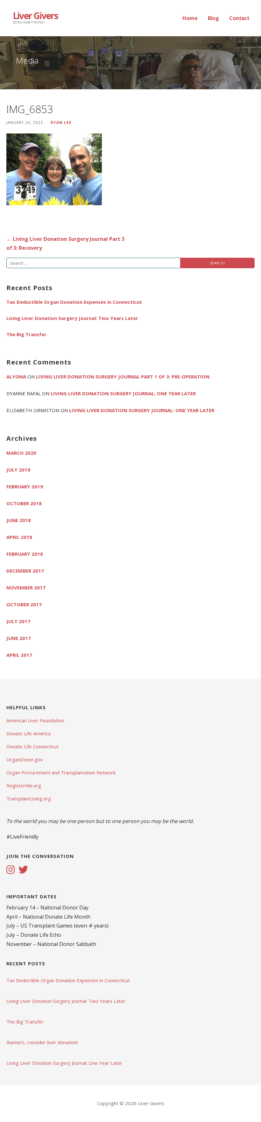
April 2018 (19, 537)
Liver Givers (35, 16)
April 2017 (19, 655)
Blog (213, 18)
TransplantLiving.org (28, 798)
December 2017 (25, 571)
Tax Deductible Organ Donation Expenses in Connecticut (74, 302)
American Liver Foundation (35, 720)
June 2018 (18, 520)
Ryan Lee (61, 122)
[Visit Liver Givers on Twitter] (23, 870)
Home (189, 18)
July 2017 (18, 621)
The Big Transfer (26, 334)
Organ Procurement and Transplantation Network (61, 772)
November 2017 (26, 587)
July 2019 (18, 469)
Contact (239, 18)
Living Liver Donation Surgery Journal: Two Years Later (72, 318)
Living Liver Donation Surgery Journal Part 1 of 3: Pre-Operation (122, 376)
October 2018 (24, 503)
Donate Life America (28, 733)
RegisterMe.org (23, 785)
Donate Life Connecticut (32, 746)
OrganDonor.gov (24, 759)
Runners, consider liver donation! (42, 1042)
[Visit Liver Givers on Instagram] (10, 870)
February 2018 (24, 554)
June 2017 (18, 638)
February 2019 (24, 486)
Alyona (16, 376)
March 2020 (21, 453)
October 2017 (24, 604)
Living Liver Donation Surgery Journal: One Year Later (123, 393)
